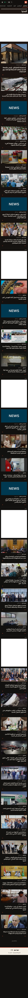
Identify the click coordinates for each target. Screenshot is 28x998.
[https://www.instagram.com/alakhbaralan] (11, 950)
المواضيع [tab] (19, 5)
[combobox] (5, 2)
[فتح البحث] (11, 2)
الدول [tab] (14, 5)
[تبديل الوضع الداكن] (2, 2)
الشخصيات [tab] (9, 5)
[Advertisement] (14, 28)
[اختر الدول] (9, 2)
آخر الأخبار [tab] (25, 5)
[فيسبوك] (12, 950)
